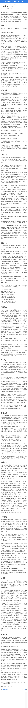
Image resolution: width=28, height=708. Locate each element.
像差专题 (24, 689)
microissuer (3, 8)
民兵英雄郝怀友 (5, 689)
